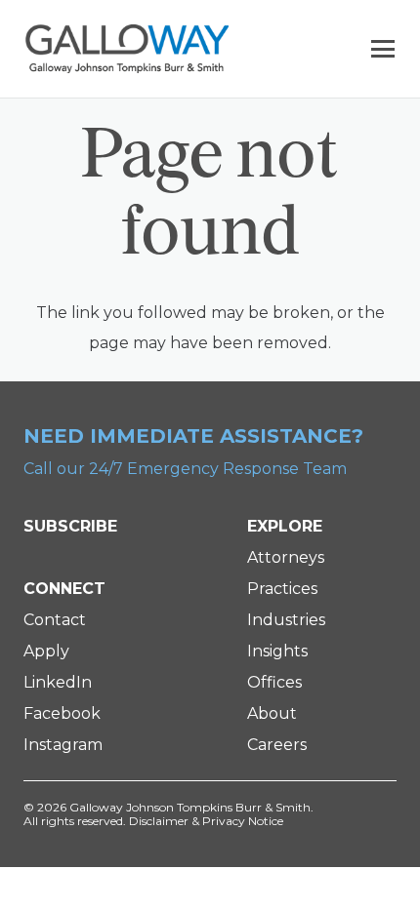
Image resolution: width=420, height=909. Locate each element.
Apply (46, 651)
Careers (277, 744)
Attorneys (285, 557)
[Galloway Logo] (127, 48)
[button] (382, 48)
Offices (274, 682)
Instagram (63, 744)
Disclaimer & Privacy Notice (206, 820)
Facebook (62, 713)
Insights (277, 651)
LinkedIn (57, 682)
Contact (54, 620)
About (272, 713)
